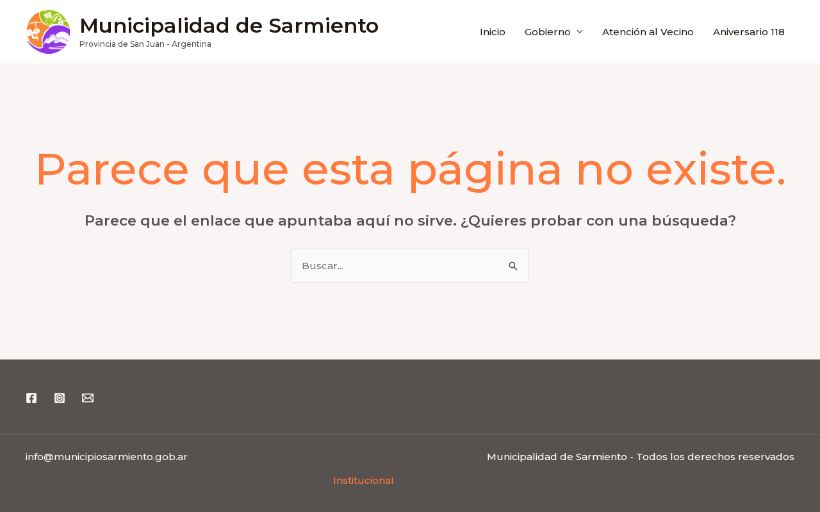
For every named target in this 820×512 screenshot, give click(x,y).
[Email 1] (88, 398)
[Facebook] (31, 398)
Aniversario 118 (749, 32)
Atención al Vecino (648, 32)
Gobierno (548, 32)
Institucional (363, 480)
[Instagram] (59, 398)
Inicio (492, 32)
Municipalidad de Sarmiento (229, 25)
